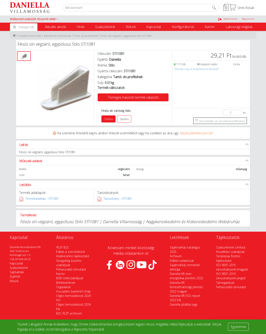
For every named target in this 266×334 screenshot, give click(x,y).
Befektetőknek (65, 283)
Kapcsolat (153, 26)
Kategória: (120, 77)
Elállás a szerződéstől (70, 252)
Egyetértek (238, 326)
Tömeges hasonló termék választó (133, 97)
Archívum (176, 256)
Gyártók (15, 276)
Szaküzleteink (105, 26)
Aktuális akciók (55, 26)
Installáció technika (29, 36)
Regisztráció (248, 18)
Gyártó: (109, 59)
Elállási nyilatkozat (182, 261)
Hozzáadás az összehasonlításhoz (221, 121)
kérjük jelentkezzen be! (196, 133)
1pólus (108, 119)
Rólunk (131, 26)
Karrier (210, 26)
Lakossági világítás (239, 26)
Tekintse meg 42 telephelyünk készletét (196, 69)
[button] (34, 19)
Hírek (80, 26)
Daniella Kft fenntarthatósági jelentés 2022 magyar (186, 287)
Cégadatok (63, 287)
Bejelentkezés (230, 18)
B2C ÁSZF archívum (69, 313)
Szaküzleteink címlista (230, 247)
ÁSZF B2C (62, 247)
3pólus (124, 119)
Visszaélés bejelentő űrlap (73, 291)
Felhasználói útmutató (71, 269)
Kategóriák (26, 27)
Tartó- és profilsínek (86, 36)
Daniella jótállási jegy (183, 304)
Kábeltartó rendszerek (57, 36)
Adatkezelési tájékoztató (72, 256)
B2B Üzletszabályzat (69, 278)
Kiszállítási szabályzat (230, 252)
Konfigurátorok (183, 26)
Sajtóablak (17, 272)
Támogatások (225, 283)
